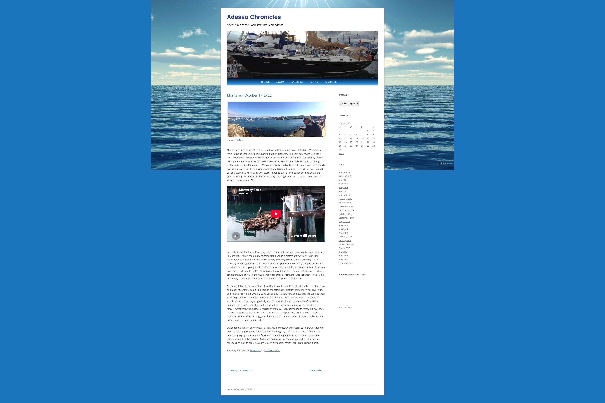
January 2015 (345, 202)
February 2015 (345, 198)
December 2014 (346, 206)
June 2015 (343, 183)
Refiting (314, 82)
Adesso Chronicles (254, 17)
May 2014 (343, 229)
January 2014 (345, 240)
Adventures (297, 82)
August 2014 (344, 221)
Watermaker (317, 370)
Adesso (280, 82)
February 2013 (345, 263)
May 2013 (343, 259)
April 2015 (343, 191)
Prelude (265, 82)
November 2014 (346, 210)
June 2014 (343, 225)
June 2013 (343, 255)
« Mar (341, 153)
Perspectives (331, 82)
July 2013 (343, 251)
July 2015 (343, 179)
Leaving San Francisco (240, 370)
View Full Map (345, 306)
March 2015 (344, 195)
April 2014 (343, 232)
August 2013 (344, 248)
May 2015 (343, 187)
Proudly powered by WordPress (240, 389)
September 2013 (346, 244)
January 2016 (345, 176)
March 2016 (344, 172)
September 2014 (346, 217)
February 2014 (345, 236)
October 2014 (345, 214)
